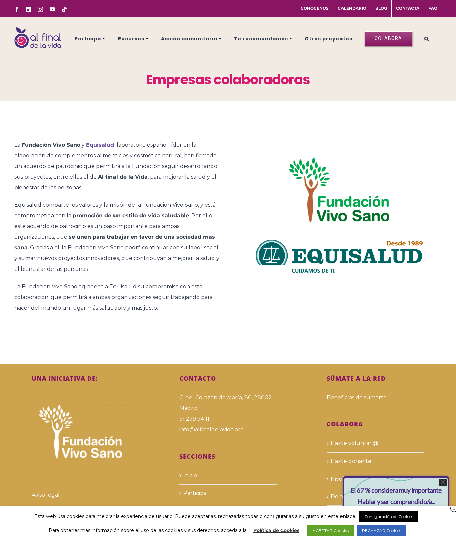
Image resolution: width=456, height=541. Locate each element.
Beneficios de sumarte (357, 397)
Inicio (190, 475)
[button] (426, 37)
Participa (195, 493)
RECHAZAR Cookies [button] (381, 530)
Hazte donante (351, 461)
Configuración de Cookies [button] (388, 516)
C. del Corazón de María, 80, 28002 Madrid (225, 402)
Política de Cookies (276, 530)
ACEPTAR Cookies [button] (331, 530)
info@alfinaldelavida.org (211, 429)
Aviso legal (46, 495)
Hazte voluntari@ (354, 443)
